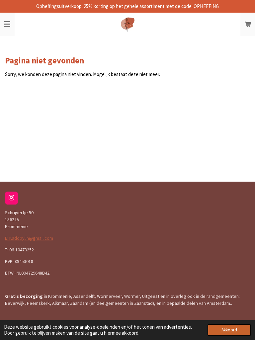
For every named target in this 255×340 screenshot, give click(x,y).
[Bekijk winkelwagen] (247, 24)
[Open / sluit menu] (7, 24)
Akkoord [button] (229, 330)
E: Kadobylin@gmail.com (29, 238)
